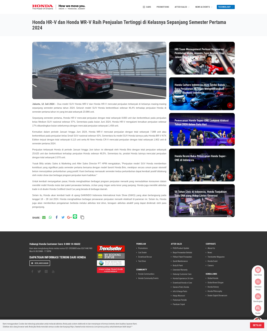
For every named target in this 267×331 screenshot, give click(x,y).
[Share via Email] (44, 217)
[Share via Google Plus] (69, 217)
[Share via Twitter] (63, 217)
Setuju (257, 325)
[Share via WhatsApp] (50, 217)
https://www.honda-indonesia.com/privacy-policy (89, 327)
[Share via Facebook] (57, 217)
